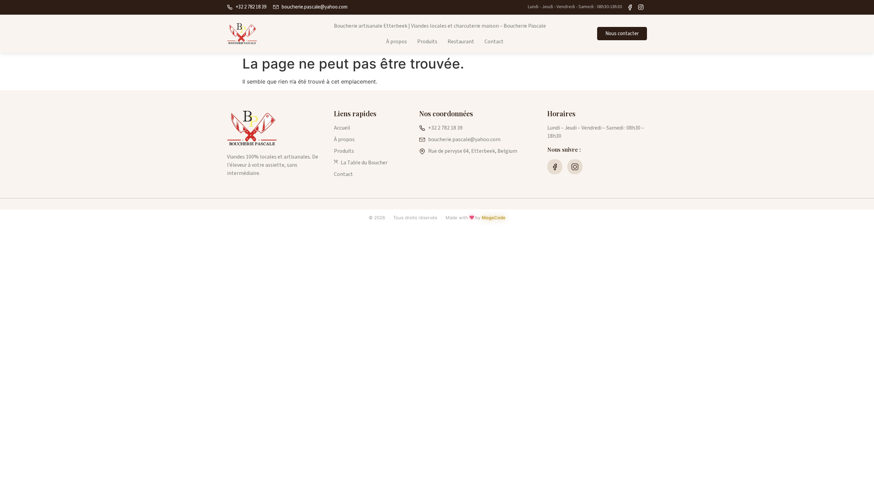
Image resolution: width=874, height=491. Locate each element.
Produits (427, 41)
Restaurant (461, 41)
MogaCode (494, 217)
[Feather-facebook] (554, 166)
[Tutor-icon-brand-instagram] (574, 166)
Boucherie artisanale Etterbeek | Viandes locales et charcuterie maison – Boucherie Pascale (440, 26)
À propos (396, 41)
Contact (494, 41)
